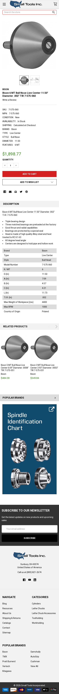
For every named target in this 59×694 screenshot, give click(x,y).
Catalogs (6, 623)
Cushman (35, 661)
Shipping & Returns (11, 618)
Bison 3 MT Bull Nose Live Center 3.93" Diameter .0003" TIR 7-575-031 (44, 368)
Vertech (6, 666)
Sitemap (6, 632)
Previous (50, 327)
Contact (6, 628)
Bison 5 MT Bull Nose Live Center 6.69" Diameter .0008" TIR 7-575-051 (15, 368)
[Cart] (56, 4)
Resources (7, 608)
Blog (4, 603)
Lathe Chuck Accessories (44, 613)
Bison (5, 652)
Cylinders (36, 603)
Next (56, 327)
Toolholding (37, 618)
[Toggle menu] (4, 4)
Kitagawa (6, 671)
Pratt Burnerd (8, 661)
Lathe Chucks (38, 608)
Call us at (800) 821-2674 (29, 572)
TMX (4, 656)
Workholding (38, 623)
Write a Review (9, 100)
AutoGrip (35, 656)
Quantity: (8, 159)
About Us (6, 613)
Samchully (36, 652)
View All (34, 666)
